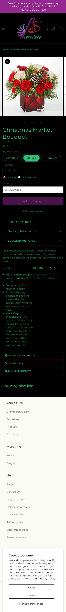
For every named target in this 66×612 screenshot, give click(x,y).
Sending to (14, 183)
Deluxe (31, 157)
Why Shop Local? (17, 499)
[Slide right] (40, 122)
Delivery (12, 177)
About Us (12, 434)
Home (6, 49)
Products (12, 426)
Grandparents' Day (18, 411)
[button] (46, 28)
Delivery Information (19, 506)
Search (11, 455)
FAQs (10, 484)
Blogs (10, 463)
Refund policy (15, 522)
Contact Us (13, 491)
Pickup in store (30, 177)
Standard (12, 157)
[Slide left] (25, 122)
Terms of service (16, 537)
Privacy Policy (46, 578)
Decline (31, 595)
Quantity (8, 164)
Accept (31, 587)
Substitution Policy (18, 529)
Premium (51, 157)
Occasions (13, 419)
